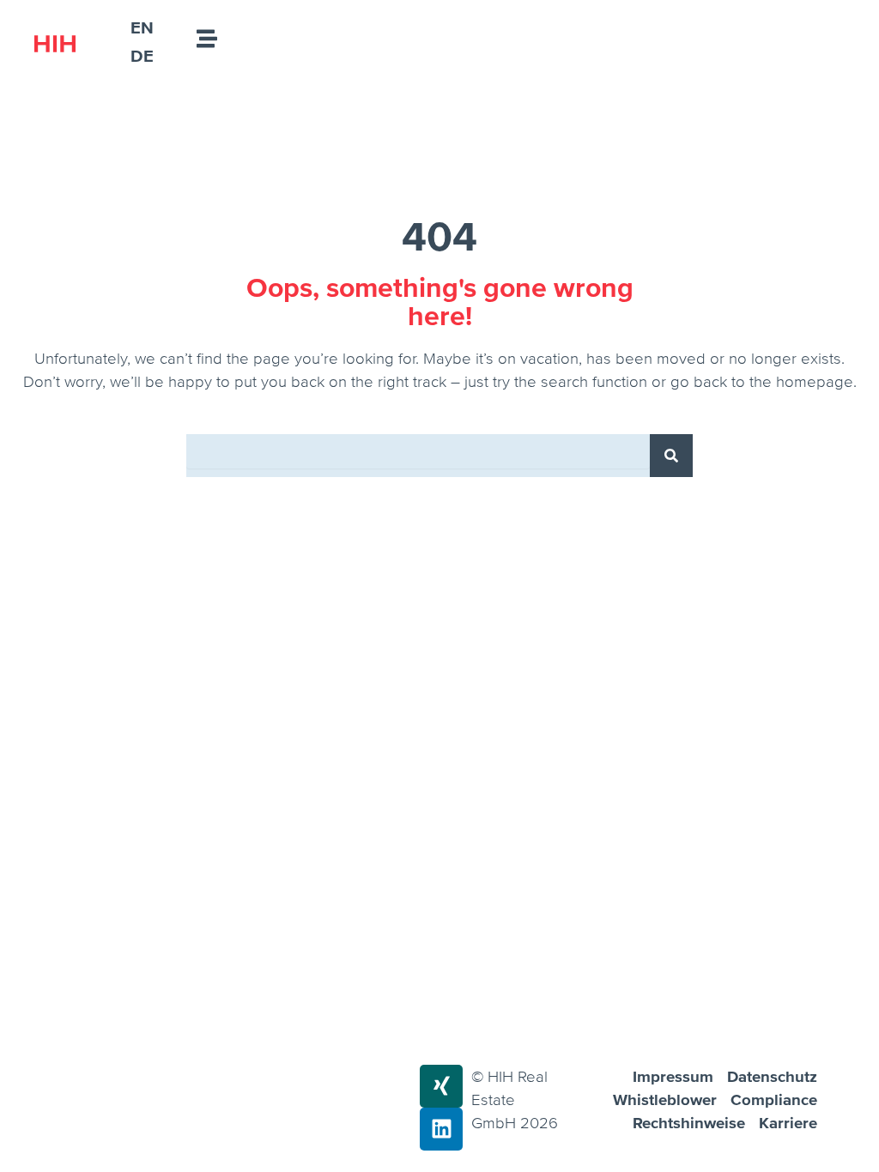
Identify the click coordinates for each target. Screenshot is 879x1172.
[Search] (671, 455)
